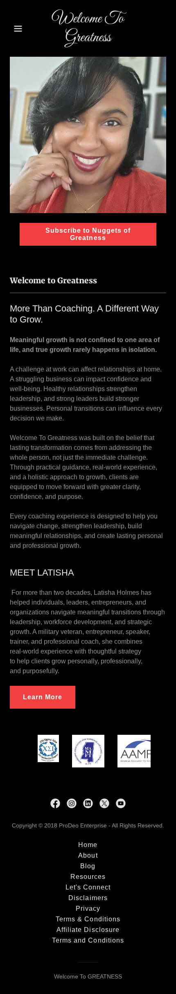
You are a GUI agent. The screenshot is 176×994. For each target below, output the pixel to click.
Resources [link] (88, 876)
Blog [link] (87, 866)
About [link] (87, 855)
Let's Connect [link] (88, 887)
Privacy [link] (88, 908)
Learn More (42, 697)
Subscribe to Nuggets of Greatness (88, 234)
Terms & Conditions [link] (88, 919)
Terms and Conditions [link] (88, 940)
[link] (87, 39)
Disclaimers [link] (87, 897)
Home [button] (87, 844)
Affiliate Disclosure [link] (87, 929)
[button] (21, 28)
